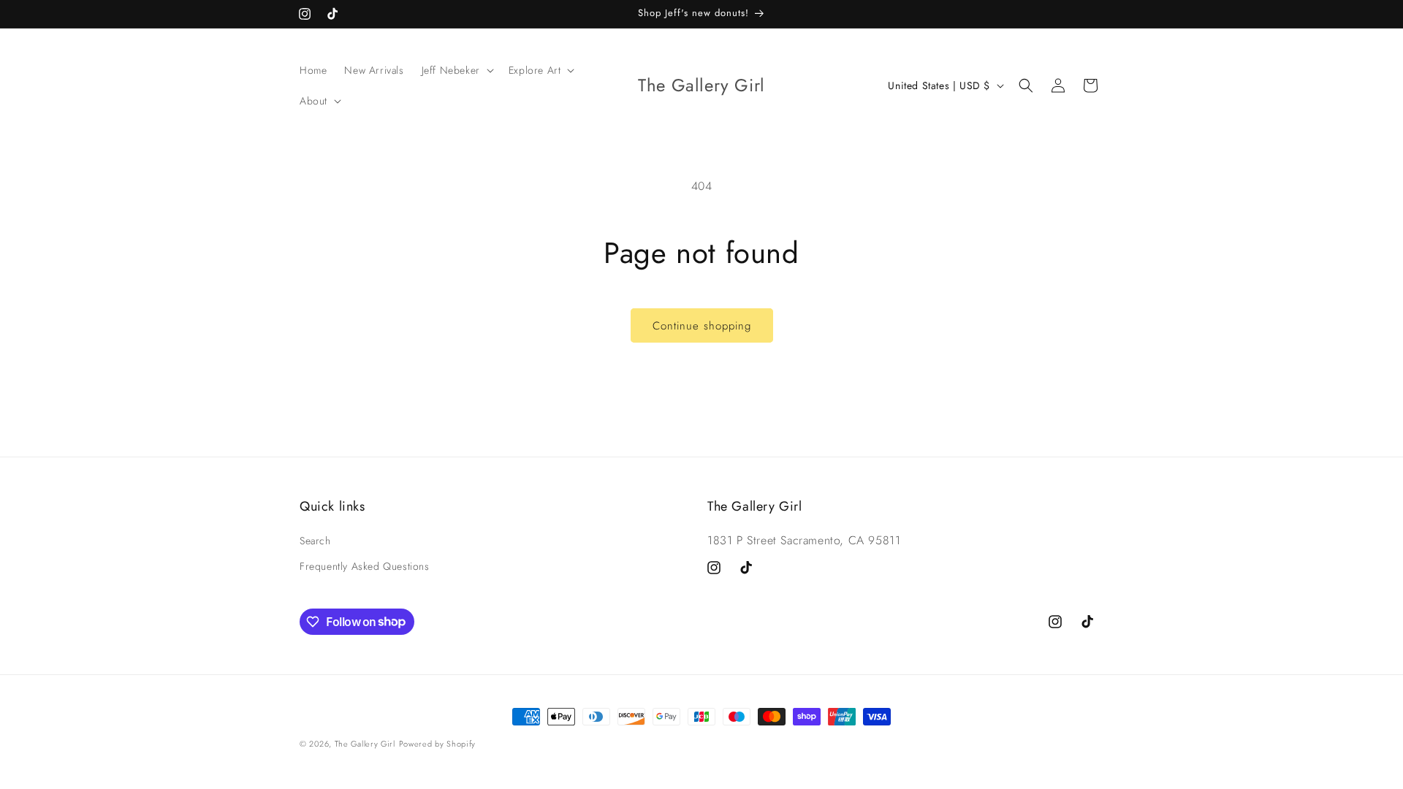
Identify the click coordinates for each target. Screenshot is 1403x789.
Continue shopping (702, 326)
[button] (456, 70)
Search (315, 540)
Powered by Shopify (437, 744)
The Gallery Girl (365, 744)
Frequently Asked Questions (365, 566)
